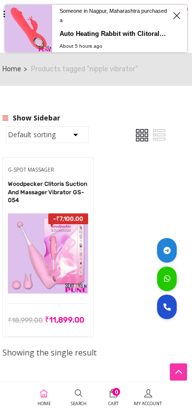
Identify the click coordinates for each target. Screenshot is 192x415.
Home (11, 69)
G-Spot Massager (31, 169)
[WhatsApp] (167, 279)
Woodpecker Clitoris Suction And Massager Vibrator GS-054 (47, 192)
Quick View (48, 278)
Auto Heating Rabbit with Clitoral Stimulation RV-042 (114, 33)
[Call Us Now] (167, 307)
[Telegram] (167, 250)
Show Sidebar (35, 117)
